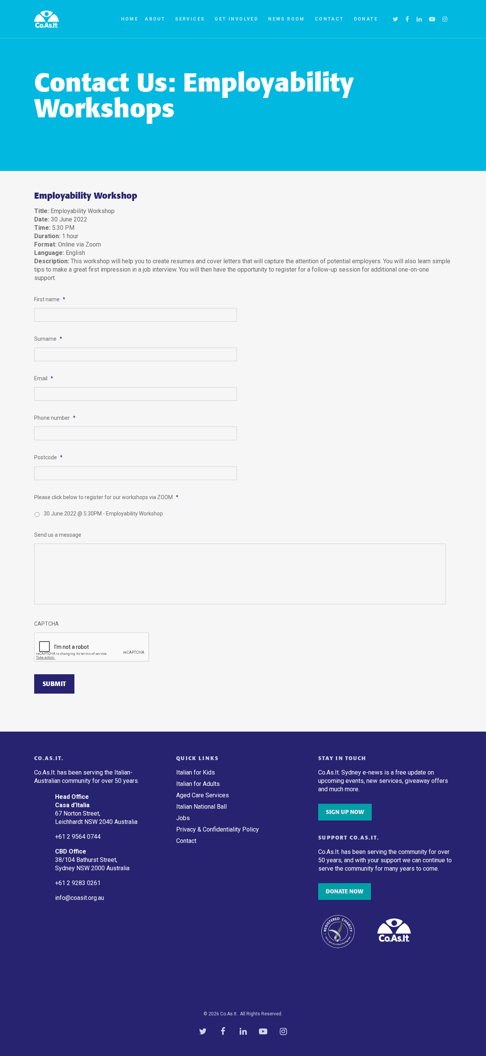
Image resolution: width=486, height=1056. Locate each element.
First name (49, 299)
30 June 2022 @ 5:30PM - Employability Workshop (103, 514)
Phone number (55, 418)
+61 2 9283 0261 (78, 883)
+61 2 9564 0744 (78, 836)
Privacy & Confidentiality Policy (217, 829)
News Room (286, 19)
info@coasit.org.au (79, 897)
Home (130, 19)
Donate (366, 19)
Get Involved (236, 19)
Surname (48, 339)
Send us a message (57, 535)
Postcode (48, 457)
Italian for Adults (198, 783)
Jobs (183, 818)
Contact (329, 19)
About (155, 19)
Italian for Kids (195, 772)
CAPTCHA (46, 624)
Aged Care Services (202, 795)
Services (190, 19)
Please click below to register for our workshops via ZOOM (106, 497)
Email (43, 378)
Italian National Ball (201, 806)
